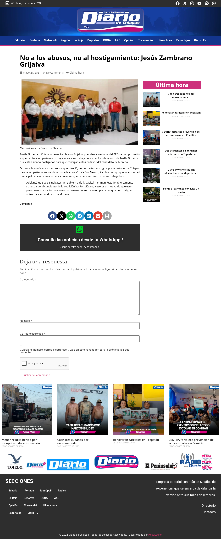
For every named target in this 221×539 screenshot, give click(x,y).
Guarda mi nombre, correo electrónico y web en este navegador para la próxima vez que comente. (74, 351)
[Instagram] (192, 3)
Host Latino (155, 534)
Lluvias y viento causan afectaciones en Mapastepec (181, 171)
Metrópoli (50, 40)
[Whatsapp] (214, 3)
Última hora (164, 40)
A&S (117, 40)
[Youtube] (199, 3)
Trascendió (145, 40)
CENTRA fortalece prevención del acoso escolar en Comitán (181, 133)
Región (65, 40)
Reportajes (183, 40)
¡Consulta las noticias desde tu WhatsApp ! (79, 239)
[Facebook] (177, 3)
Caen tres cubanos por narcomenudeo (181, 95)
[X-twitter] (185, 3)
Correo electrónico (32, 333)
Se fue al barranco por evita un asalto (181, 190)
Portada (34, 40)
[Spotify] (207, 3)
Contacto (209, 512)
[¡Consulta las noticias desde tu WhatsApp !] (80, 229)
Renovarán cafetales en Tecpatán (181, 112)
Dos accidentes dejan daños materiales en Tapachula (181, 152)
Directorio (209, 505)
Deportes (93, 40)
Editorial (20, 40)
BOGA (107, 40)
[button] (52, 215)
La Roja (78, 40)
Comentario (28, 279)
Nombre (26, 320)
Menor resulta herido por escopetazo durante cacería (21, 441)
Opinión (129, 40)
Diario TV (200, 40)
